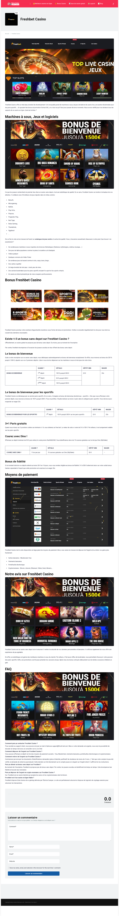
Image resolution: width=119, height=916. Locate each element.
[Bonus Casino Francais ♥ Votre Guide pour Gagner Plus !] (13, 3)
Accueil (7, 33)
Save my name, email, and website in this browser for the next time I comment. (35, 868)
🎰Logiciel (91, 3)
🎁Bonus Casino (60, 3)
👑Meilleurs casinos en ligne (42, 3)
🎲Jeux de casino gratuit (77, 3)
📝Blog (100, 3)
